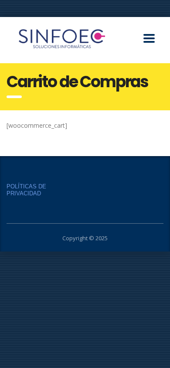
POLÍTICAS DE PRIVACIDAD (26, 190)
